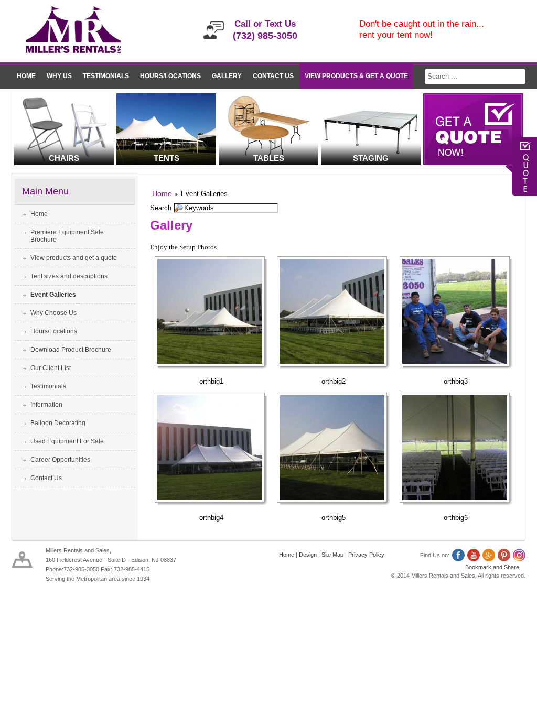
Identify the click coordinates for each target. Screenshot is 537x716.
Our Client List (50, 368)
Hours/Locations (170, 76)
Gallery (227, 76)
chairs (64, 158)
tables (268, 158)
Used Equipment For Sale (67, 441)
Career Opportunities (60, 459)
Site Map (332, 554)
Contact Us (273, 76)
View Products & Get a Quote (356, 76)
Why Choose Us (53, 313)
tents (166, 158)
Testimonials (106, 76)
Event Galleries (53, 294)
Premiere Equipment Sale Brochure (67, 236)
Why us (59, 76)
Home (26, 76)
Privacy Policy (366, 554)
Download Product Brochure (70, 349)
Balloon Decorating (57, 423)
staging (371, 158)
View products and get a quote (73, 258)
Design (308, 554)
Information (46, 404)
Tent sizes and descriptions (69, 276)
